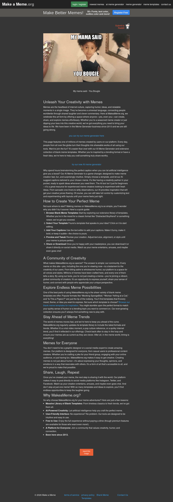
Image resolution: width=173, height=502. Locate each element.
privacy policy (87, 494)
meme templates (151, 4)
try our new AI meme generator (86, 164)
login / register (79, 4)
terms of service (71, 494)
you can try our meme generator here (86, 135)
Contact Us (122, 494)
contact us (166, 4)
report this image (86, 452)
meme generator (134, 4)
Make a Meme (18, 4)
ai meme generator (115, 4)
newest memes (97, 4)
